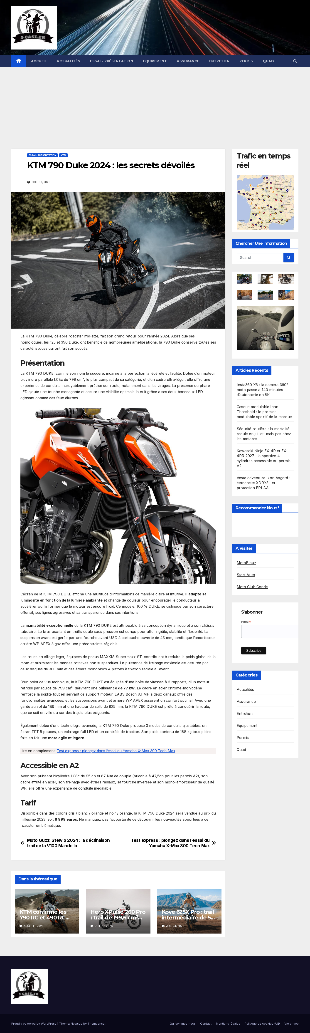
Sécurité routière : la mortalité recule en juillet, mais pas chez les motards (264, 434)
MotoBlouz (246, 563)
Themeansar (97, 1023)
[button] (295, 61)
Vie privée (291, 1023)
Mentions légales (228, 1023)
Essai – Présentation (111, 61)
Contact (206, 1023)
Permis (246, 61)
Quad (268, 61)
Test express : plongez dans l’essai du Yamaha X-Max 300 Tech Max (116, 750)
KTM (63, 155)
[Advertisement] (155, 101)
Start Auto (246, 575)
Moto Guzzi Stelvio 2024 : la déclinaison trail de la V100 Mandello (68, 843)
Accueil (39, 61)
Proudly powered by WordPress (34, 1023)
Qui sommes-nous (183, 1023)
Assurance (188, 61)
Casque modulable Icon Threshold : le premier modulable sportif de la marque (264, 412)
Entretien (219, 61)
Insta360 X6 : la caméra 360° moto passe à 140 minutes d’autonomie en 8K (262, 390)
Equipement (155, 61)
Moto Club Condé (252, 587)
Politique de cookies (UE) (262, 1023)
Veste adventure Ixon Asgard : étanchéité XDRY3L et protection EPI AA (263, 483)
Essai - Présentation (42, 155)
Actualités (68, 61)
